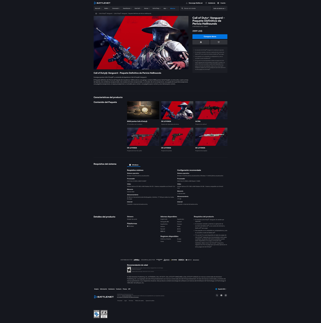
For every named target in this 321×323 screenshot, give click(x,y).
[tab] (133, 165)
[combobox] (197, 8)
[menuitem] (98, 8)
